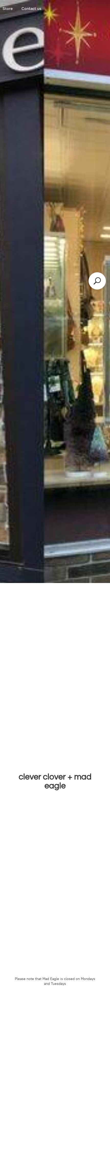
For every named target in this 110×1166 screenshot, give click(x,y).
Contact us (31, 8)
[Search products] (97, 281)
